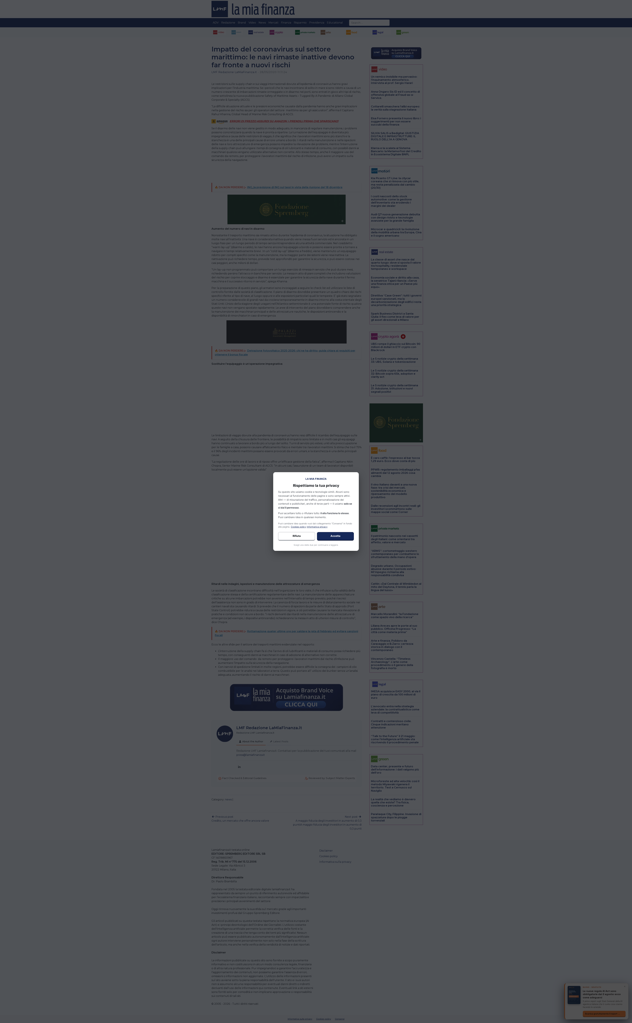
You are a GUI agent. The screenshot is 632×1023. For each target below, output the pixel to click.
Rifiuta (297, 535)
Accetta (335, 535)
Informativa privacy (317, 526)
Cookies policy (298, 526)
